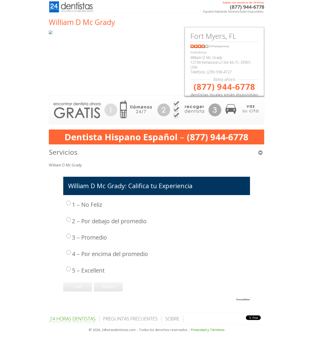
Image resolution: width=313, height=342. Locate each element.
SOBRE (172, 318)
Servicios (63, 152)
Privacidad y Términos (208, 330)
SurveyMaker (243, 299)
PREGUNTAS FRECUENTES (130, 318)
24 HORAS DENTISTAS (73, 318)
